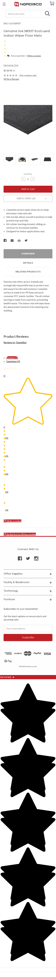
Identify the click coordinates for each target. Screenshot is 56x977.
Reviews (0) (12, 357)
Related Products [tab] (28, 271)
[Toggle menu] (4, 4)
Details (28, 262)
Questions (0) (13, 361)
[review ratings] (5, 48)
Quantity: (28, 174)
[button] (5, 55)
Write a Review (11, 79)
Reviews (7, 677)
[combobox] (28, 13)
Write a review (34, 55)
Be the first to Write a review (21, 534)
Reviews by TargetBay (15, 342)
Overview (28, 253)
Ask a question (18, 55)
